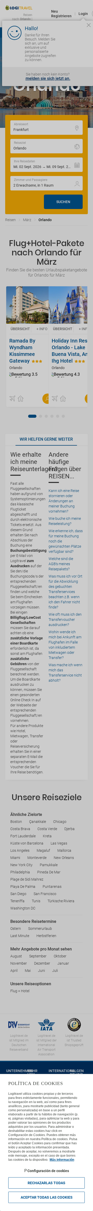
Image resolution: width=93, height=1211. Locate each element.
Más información (62, 1160)
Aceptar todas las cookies (47, 1197)
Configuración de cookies (48, 1171)
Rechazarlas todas (46, 1183)
